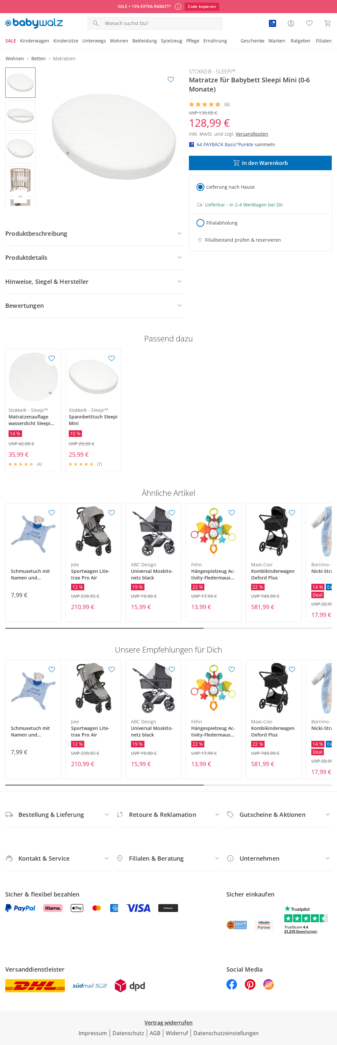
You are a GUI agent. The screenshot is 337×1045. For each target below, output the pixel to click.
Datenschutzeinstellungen (226, 1033)
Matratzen (64, 58)
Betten (38, 58)
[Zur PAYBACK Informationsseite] (272, 23)
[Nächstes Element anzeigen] (20, 196)
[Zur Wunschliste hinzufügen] (171, 80)
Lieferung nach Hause (230, 187)
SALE (10, 41)
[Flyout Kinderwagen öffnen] (51, 41)
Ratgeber (301, 41)
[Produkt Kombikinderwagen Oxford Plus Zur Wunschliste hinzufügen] (292, 513)
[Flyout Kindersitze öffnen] (80, 41)
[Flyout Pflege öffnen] (201, 41)
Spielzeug (171, 41)
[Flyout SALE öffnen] (18, 41)
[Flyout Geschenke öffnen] (267, 41)
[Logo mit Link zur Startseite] (34, 23)
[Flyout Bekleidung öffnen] (159, 41)
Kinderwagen (34, 41)
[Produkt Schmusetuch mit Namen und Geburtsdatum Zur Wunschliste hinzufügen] (52, 513)
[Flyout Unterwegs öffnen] (108, 41)
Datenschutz (128, 1033)
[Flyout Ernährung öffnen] (229, 41)
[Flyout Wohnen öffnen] (130, 41)
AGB (155, 1033)
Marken (277, 41)
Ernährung (215, 41)
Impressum (93, 1033)
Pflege (192, 41)
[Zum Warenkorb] (328, 23)
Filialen (324, 41)
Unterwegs (94, 41)
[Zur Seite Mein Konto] (291, 23)
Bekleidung (144, 41)
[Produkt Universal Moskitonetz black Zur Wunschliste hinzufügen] (172, 513)
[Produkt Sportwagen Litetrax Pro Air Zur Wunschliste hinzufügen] (111, 513)
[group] (114, 136)
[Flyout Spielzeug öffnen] (184, 41)
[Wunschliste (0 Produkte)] (309, 23)
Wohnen (119, 41)
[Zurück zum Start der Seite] (329, 997)
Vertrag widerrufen (168, 1022)
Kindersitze (65, 41)
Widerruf (177, 1033)
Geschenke (253, 41)
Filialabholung (222, 223)
